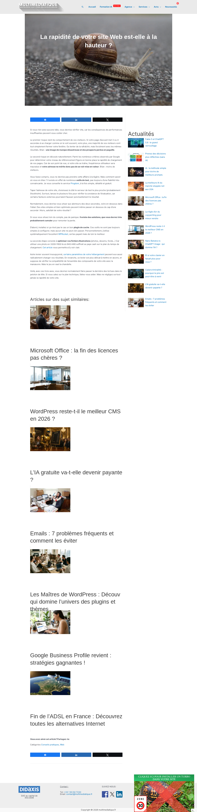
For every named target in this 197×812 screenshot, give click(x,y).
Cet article (48, 247)
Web (62, 744)
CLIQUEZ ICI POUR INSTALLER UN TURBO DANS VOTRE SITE (164, 778)
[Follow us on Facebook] (105, 794)
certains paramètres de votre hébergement (83, 254)
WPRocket (63, 234)
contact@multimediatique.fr (79, 794)
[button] (82, 7)
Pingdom (75, 183)
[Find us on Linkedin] (119, 794)
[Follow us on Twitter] (112, 794)
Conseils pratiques (50, 744)
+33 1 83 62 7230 (72, 792)
